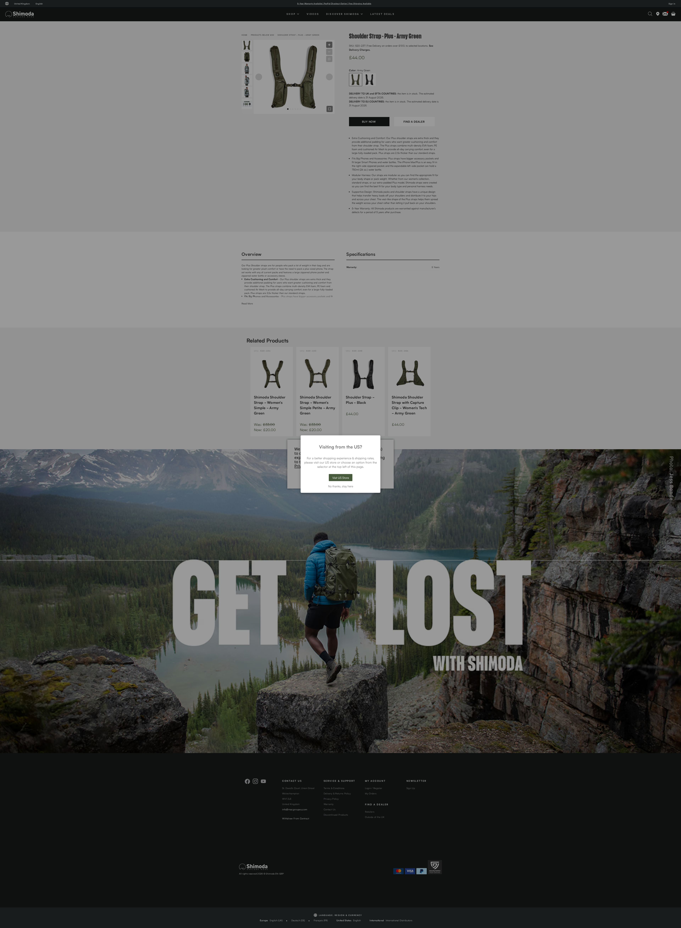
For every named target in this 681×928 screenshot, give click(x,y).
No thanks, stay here (340, 486)
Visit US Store (340, 478)
